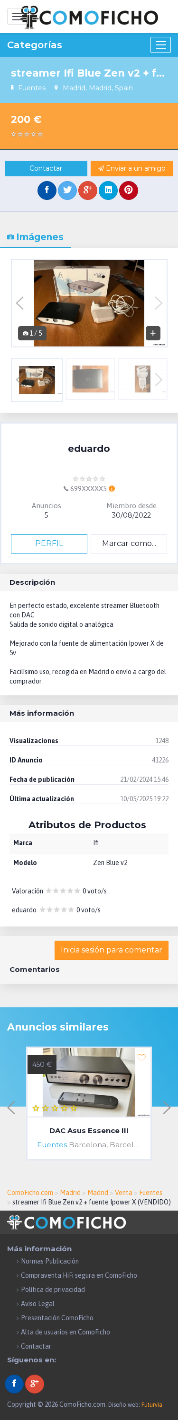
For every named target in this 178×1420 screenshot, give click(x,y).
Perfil (49, 543)
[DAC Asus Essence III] (89, 1083)
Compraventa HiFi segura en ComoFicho (79, 1275)
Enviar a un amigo (135, 168)
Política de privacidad (53, 1289)
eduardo (89, 448)
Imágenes (39, 237)
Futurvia (151, 1405)
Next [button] (159, 303)
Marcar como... (129, 543)
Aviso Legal (38, 1303)
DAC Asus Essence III (89, 1131)
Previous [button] (20, 303)
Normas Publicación (50, 1261)
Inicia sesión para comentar (111, 949)
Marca (22, 843)
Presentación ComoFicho (57, 1318)
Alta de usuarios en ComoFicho (65, 1332)
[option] (89, 303)
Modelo (25, 862)
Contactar (45, 168)
